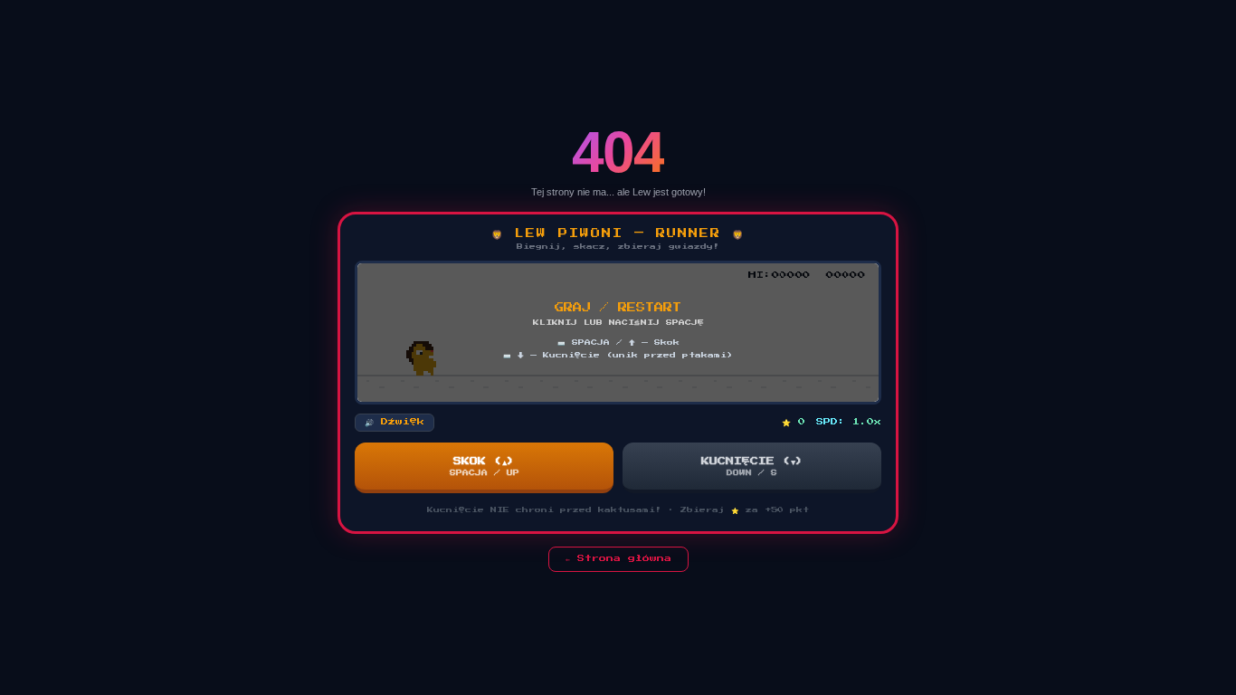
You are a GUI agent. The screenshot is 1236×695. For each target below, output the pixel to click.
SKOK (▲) (484, 466)
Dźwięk (394, 421)
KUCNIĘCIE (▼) (752, 466)
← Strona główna (618, 558)
